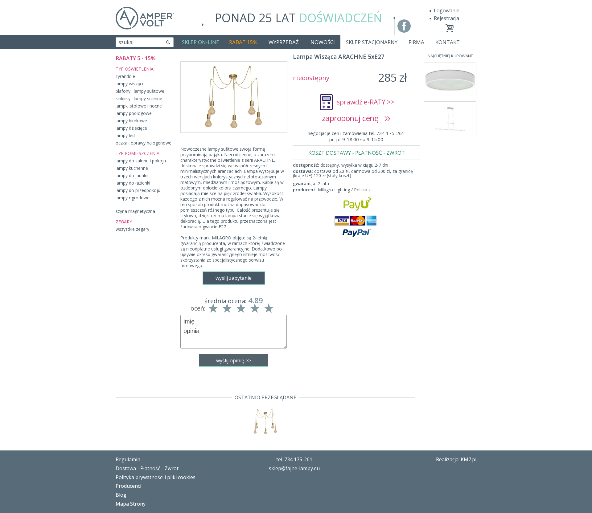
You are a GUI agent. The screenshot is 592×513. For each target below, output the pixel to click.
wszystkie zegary (132, 229)
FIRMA (416, 42)
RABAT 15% (243, 42)
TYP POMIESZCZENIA (137, 153)
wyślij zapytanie (234, 278)
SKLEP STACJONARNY (371, 42)
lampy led (125, 135)
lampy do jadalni (132, 175)
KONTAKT (447, 42)
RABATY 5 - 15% (136, 58)
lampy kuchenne (132, 168)
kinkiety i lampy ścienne (139, 98)
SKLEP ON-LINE (200, 42)
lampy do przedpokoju (138, 190)
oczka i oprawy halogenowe (143, 143)
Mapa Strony (131, 503)
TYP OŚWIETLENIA (135, 69)
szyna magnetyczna (135, 211)
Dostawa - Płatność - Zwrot (147, 468)
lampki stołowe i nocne (139, 106)
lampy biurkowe (131, 121)
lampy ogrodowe (133, 198)
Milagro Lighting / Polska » (344, 190)
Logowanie (446, 10)
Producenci (128, 485)
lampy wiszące (130, 84)
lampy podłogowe (134, 113)
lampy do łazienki (133, 183)
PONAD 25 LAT (298, 18)
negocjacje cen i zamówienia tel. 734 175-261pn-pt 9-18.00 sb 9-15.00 (356, 136)
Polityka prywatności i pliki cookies (155, 477)
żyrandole (125, 76)
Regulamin (128, 459)
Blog (121, 494)
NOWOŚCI (322, 42)
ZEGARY (124, 222)
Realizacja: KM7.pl (456, 459)
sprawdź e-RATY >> (365, 102)
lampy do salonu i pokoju (141, 161)
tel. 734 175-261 (294, 459)
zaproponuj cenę (353, 118)
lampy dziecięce (131, 128)
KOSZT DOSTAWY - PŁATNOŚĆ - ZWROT (356, 152)
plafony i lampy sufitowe (140, 91)
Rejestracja (446, 18)
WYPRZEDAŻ (284, 42)
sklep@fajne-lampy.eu (294, 468)
